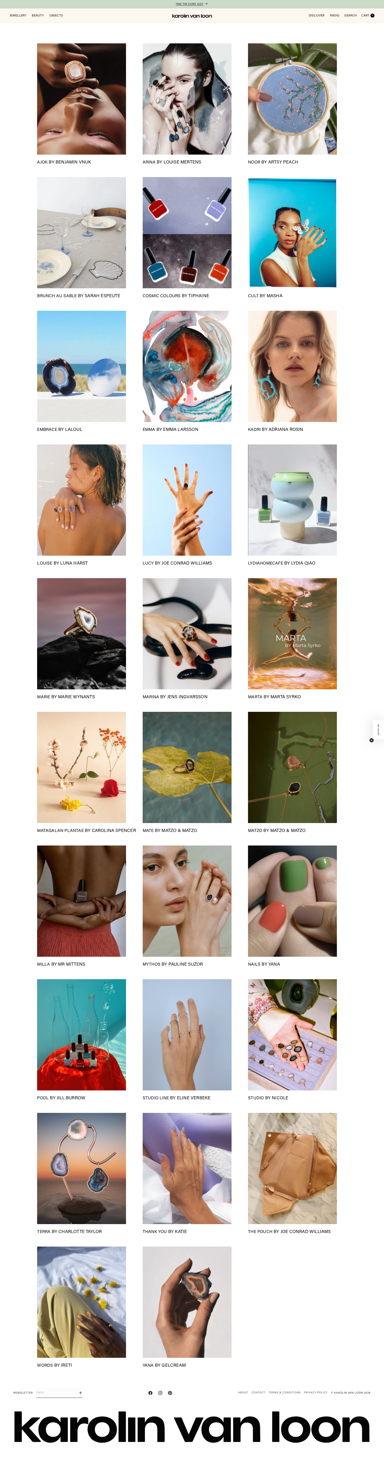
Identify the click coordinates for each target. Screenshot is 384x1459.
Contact (258, 1392)
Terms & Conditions (285, 1392)
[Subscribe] (80, 1393)
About (243, 1392)
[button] (378, 729)
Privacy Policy (315, 1392)
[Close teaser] (371, 740)
